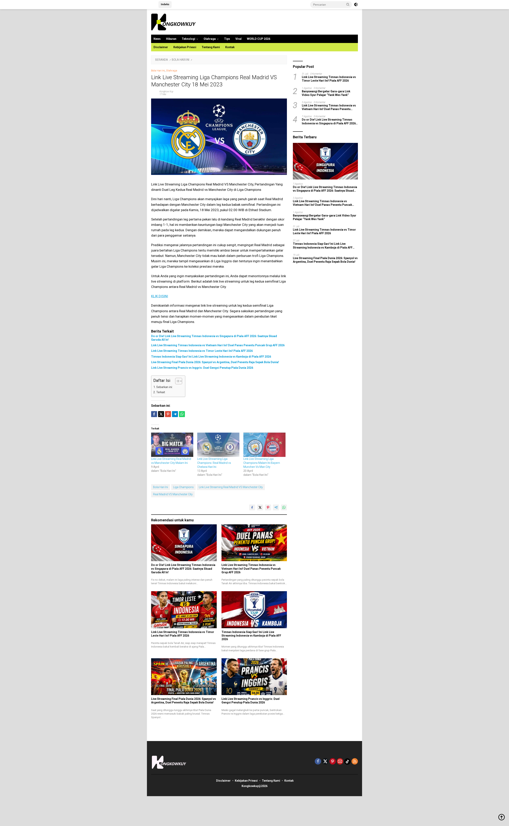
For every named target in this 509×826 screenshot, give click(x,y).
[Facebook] (318, 761)
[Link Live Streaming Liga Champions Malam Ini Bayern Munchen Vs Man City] (264, 445)
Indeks (165, 4)
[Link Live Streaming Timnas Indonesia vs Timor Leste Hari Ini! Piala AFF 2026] (184, 609)
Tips (227, 38)
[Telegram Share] (175, 414)
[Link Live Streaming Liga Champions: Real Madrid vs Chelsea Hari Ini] (218, 445)
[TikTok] (347, 761)
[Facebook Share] (252, 507)
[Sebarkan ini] (154, 414)
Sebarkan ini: (164, 387)
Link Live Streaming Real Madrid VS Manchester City (231, 487)
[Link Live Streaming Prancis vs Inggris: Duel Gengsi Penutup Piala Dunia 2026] (254, 676)
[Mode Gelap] (356, 4)
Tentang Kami (211, 47)
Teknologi (188, 38)
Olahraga (210, 38)
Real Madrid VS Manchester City (173, 494)
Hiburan (171, 38)
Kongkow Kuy (166, 91)
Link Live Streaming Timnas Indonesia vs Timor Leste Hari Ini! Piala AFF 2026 (202, 350)
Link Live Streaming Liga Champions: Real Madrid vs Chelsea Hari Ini (214, 462)
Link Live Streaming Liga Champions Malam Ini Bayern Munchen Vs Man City (261, 462)
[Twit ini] (161, 414)
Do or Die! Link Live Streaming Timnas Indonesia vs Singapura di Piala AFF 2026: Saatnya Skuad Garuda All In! (214, 337)
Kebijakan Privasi (184, 47)
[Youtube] (340, 761)
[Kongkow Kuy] (174, 21)
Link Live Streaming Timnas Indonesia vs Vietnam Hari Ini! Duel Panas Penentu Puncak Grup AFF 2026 (218, 345)
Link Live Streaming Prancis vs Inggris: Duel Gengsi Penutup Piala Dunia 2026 (202, 367)
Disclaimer (160, 47)
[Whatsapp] (182, 414)
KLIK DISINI (159, 296)
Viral (238, 38)
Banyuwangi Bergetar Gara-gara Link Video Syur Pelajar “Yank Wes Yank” (326, 93)
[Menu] (153, 4)
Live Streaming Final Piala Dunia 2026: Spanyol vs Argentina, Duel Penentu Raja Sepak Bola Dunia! (215, 362)
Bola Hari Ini (158, 70)
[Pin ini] (168, 414)
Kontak (230, 47)
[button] (348, 4)
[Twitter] (325, 761)
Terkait (160, 392)
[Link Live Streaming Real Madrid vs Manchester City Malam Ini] (172, 445)
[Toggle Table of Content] (176, 381)
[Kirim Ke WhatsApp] (284, 507)
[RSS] (355, 761)
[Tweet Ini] (260, 507)
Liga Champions (183, 487)
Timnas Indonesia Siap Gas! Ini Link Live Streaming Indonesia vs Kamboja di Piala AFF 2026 (211, 356)
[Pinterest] (332, 761)
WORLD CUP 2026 (258, 38)
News (157, 38)
